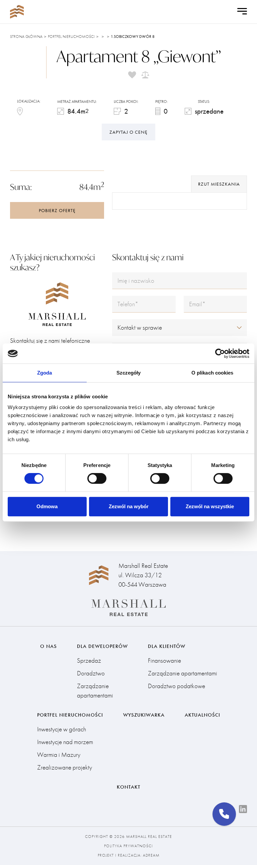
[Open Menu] (242, 12)
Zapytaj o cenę (128, 132)
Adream (151, 855)
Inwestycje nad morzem (65, 742)
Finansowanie (164, 660)
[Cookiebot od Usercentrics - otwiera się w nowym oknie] (220, 353)
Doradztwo (91, 673)
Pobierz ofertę (57, 210)
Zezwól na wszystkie (210, 506)
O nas (48, 646)
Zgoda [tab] (44, 373)
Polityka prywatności (128, 846)
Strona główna (26, 36)
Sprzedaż (89, 660)
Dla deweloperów (102, 646)
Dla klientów (166, 646)
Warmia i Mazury (58, 754)
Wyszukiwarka (144, 715)
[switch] (96, 478)
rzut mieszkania (219, 184)
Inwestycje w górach (61, 729)
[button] (224, 814)
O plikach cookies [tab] (212, 373)
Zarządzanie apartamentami (95, 691)
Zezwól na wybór (129, 506)
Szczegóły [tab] (128, 373)
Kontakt (128, 787)
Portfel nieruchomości (71, 36)
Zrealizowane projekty (64, 767)
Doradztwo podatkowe (176, 686)
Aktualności (202, 715)
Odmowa (47, 506)
